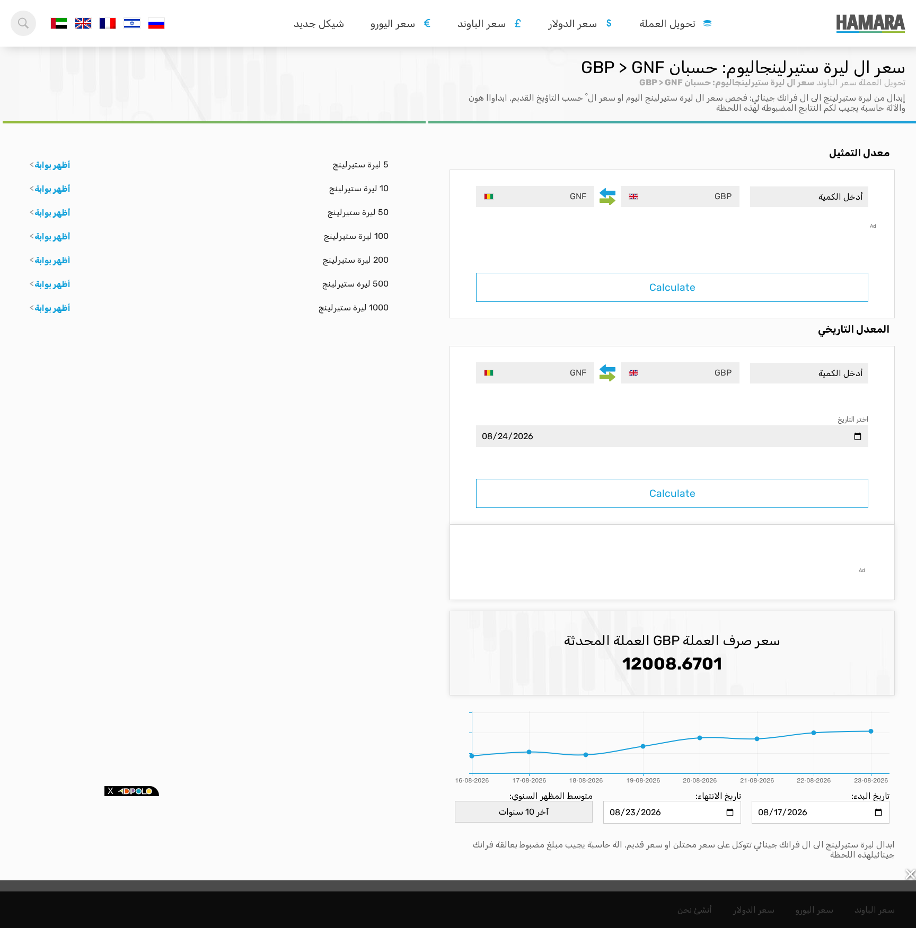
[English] (83, 23)
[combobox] (680, 196)
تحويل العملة (882, 82)
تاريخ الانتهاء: (718, 796)
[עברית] (132, 23)
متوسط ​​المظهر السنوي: (551, 796)
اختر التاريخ (853, 419)
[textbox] (680, 196)
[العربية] (58, 23)
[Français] (107, 23)
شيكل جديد (319, 23)
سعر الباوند (836, 82)
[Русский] (156, 23)
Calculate (672, 287)
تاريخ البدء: (870, 796)
